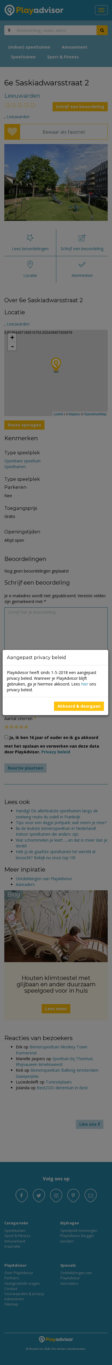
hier (84, 684)
